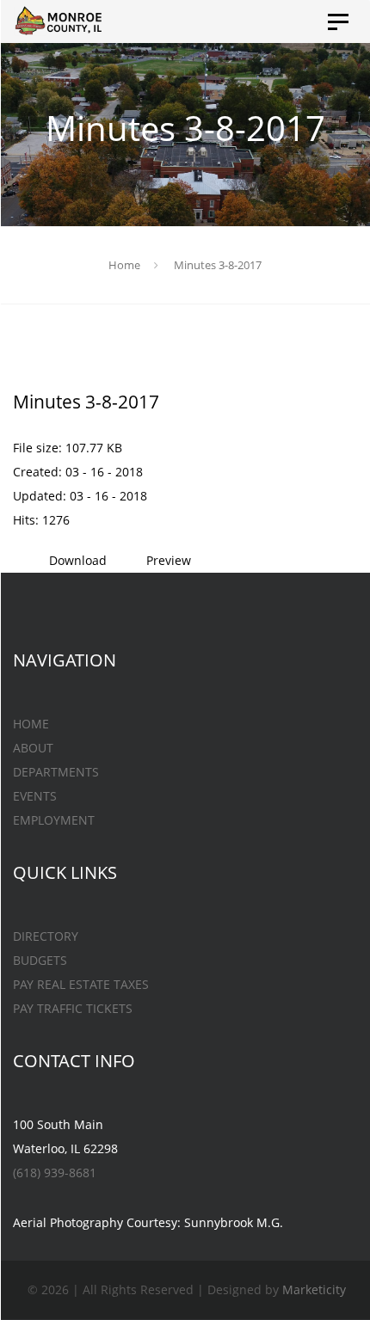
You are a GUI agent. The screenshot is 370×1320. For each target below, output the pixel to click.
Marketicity (314, 1289)
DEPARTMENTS (56, 772)
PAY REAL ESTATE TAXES (81, 984)
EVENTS (35, 796)
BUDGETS (40, 960)
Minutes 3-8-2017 (86, 402)
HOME (31, 723)
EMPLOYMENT (54, 820)
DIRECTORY (45, 936)
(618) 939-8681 (54, 1172)
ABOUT (33, 748)
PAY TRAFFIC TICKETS (73, 1008)
